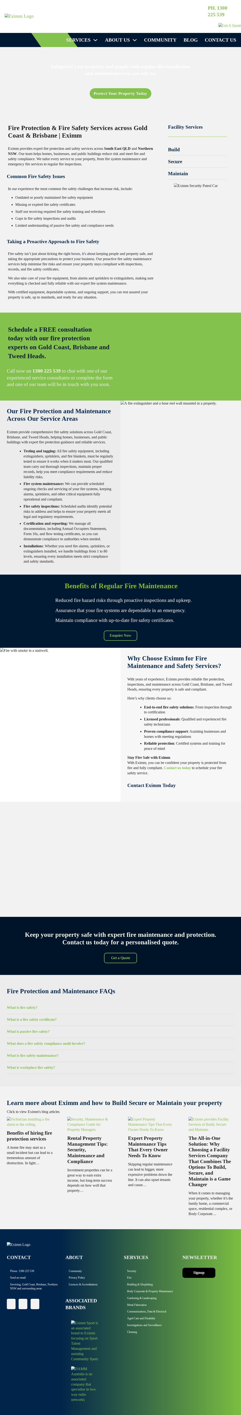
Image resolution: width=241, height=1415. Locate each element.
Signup (199, 1273)
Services (78, 40)
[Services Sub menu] (95, 40)
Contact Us (220, 40)
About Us (117, 40)
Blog (191, 40)
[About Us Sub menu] (134, 40)
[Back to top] (224, 1401)
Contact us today (177, 768)
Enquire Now (120, 635)
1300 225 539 (46, 371)
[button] (197, 149)
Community (160, 40)
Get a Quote (120, 958)
